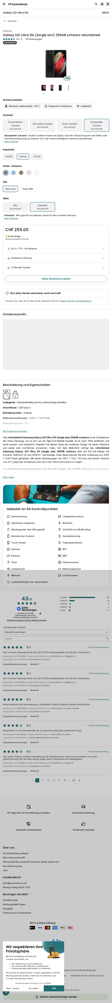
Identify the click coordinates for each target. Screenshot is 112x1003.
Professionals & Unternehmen (17, 913)
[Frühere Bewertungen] (32, 780)
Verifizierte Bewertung (99, 647)
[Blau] (13, 172)
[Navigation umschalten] (4, 4)
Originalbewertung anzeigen (15, 664)
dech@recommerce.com (15, 883)
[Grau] (29, 172)
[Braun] (21, 172)
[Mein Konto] (102, 4)
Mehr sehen (8, 477)
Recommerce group (12, 866)
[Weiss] (36, 172)
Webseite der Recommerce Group (87, 975)
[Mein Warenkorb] (108, 4)
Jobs (5, 870)
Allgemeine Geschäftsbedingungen (80, 970)
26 (73, 780)
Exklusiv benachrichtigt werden (58, 996)
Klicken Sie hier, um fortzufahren (75, 301)
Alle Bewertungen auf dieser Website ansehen (27, 620)
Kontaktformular (10, 900)
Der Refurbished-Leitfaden (16, 853)
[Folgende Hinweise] (79, 780)
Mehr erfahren (11, 141)
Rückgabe (8, 908)
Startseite (12, 21)
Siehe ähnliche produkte (56, 278)
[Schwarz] (5, 172)
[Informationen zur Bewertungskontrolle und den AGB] (40, 613)
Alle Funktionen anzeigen (15, 431)
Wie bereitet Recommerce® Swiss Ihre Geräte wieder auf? (31, 862)
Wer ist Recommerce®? (14, 857)
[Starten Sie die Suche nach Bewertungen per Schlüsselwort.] (107, 638)
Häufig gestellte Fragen (14, 904)
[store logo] (18, 4)
